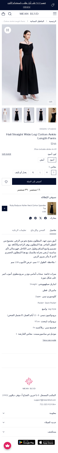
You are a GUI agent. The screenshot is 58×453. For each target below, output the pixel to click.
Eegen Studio (48, 128)
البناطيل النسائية (37, 21)
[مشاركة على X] (40, 218)
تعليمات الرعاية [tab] (19, 230)
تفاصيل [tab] (53, 230)
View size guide (49, 340)
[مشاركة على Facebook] (45, 218)
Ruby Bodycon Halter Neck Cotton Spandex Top (28, 207)
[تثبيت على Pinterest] (35, 218)
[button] (55, 14)
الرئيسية (52, 21)
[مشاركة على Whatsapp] (30, 218)
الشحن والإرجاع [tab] (38, 230)
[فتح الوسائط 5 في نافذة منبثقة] (7, 30)
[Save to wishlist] (6, 181)
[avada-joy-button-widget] (7, 445)
